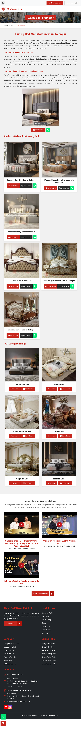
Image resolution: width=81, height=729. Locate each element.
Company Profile (47, 613)
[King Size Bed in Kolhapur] (22, 459)
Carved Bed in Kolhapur (21, 280)
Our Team (45, 616)
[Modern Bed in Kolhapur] (59, 459)
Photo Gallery (46, 620)
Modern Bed (58, 479)
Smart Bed (59, 384)
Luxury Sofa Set (9, 650)
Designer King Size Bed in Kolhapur (21, 180)
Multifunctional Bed (22, 431)
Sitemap (45, 633)
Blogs (44, 623)
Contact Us (46, 626)
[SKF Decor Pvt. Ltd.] (10, 9)
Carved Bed (58, 431)
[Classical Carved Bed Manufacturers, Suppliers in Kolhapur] (21, 309)
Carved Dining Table (48, 664)
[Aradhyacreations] (3, 3)
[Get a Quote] (3, 723)
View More (11, 624)
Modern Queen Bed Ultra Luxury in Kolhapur (59, 181)
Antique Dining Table (49, 654)
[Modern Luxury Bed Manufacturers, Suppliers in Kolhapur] (21, 211)
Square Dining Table (49, 657)
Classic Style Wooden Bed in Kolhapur (59, 280)
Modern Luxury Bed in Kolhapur (21, 231)
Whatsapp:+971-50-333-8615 (18, 701)
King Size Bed (22, 479)
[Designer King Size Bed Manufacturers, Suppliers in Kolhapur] (21, 160)
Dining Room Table (48, 643)
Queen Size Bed (22, 384)
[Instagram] (10, 707)
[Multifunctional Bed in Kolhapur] (22, 412)
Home (6, 26)
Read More (14, 389)
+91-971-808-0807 (14, 686)
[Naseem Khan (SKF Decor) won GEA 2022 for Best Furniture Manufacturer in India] (21, 565)
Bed (12, 26)
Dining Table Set (47, 647)
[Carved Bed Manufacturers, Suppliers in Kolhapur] (21, 260)
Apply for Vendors (55, 3)
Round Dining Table (48, 650)
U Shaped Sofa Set (10, 664)
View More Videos (40, 594)
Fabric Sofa (8, 660)
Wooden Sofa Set (10, 657)
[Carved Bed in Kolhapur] (59, 412)
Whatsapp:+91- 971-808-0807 (19, 690)
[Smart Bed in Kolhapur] (59, 365)
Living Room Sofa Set (11, 643)
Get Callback (27, 185)
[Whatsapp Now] (48, 130)
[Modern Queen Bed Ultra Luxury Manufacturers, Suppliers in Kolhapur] (59, 160)
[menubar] (78, 9)
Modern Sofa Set (10, 647)
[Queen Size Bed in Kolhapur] (22, 365)
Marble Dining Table (49, 660)
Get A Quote (14, 185)
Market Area (46, 630)
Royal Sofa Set (9, 654)
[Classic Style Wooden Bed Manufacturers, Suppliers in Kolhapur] (59, 260)
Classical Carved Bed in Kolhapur (21, 330)
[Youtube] (6, 707)
